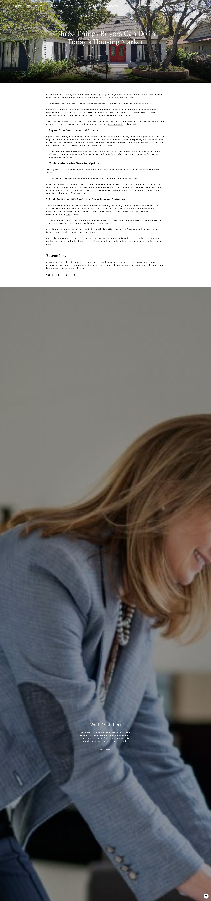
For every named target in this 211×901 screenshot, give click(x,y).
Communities (68, 6)
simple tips (153, 121)
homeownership (115, 124)
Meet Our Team (35, 6)
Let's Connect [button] (105, 749)
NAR (68, 214)
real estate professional (90, 241)
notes (111, 145)
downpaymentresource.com (90, 208)
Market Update (147, 6)
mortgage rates (114, 94)
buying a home (73, 109)
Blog (163, 6)
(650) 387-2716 (187, 6)
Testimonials (52, 6)
